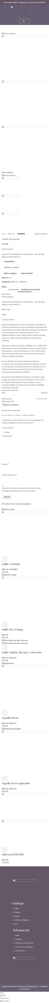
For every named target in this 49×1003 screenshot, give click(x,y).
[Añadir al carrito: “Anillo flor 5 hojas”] (5, 625)
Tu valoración (7, 436)
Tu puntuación (8, 428)
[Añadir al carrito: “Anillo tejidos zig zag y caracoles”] (5, 647)
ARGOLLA (12, 658)
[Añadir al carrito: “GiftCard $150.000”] (5, 850)
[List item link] (24, 917)
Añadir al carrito (11, 267)
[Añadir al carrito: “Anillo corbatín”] (5, 559)
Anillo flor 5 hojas (12, 629)
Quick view (11, 559)
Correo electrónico (9, 475)
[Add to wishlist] (24, 559)
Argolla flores (10, 717)
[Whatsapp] (31, 898)
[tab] (13, 290)
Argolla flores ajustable (16, 783)
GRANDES (21, 234)
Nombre (5, 464)
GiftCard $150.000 (13, 854)
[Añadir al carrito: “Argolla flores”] (5, 713)
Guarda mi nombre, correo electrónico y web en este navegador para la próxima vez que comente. (21, 489)
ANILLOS (11, 234)
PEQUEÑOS (13, 569)
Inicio (4, 234)
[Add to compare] (17, 559)
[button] (24, 13)
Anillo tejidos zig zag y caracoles (22, 652)
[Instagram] (18, 898)
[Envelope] (24, 898)
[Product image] (24, 533)
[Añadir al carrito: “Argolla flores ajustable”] (5, 778)
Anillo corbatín (11, 564)
